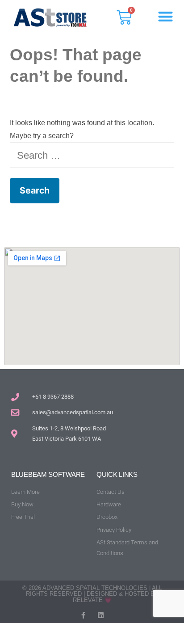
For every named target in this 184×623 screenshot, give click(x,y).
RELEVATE (88, 600)
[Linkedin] (100, 615)
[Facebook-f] (83, 615)
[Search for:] (92, 155)
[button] (166, 16)
